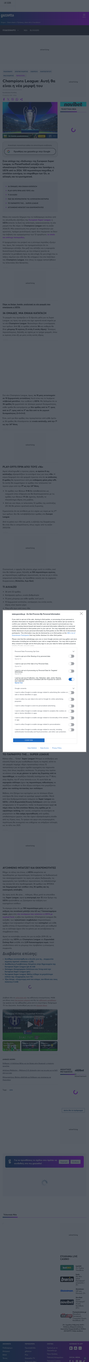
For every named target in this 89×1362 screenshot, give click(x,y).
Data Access (44, 748)
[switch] (71, 656)
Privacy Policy (57, 748)
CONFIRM (29, 740)
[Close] (82, 614)
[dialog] (44, 681)
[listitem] (44, 651)
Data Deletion (32, 748)
